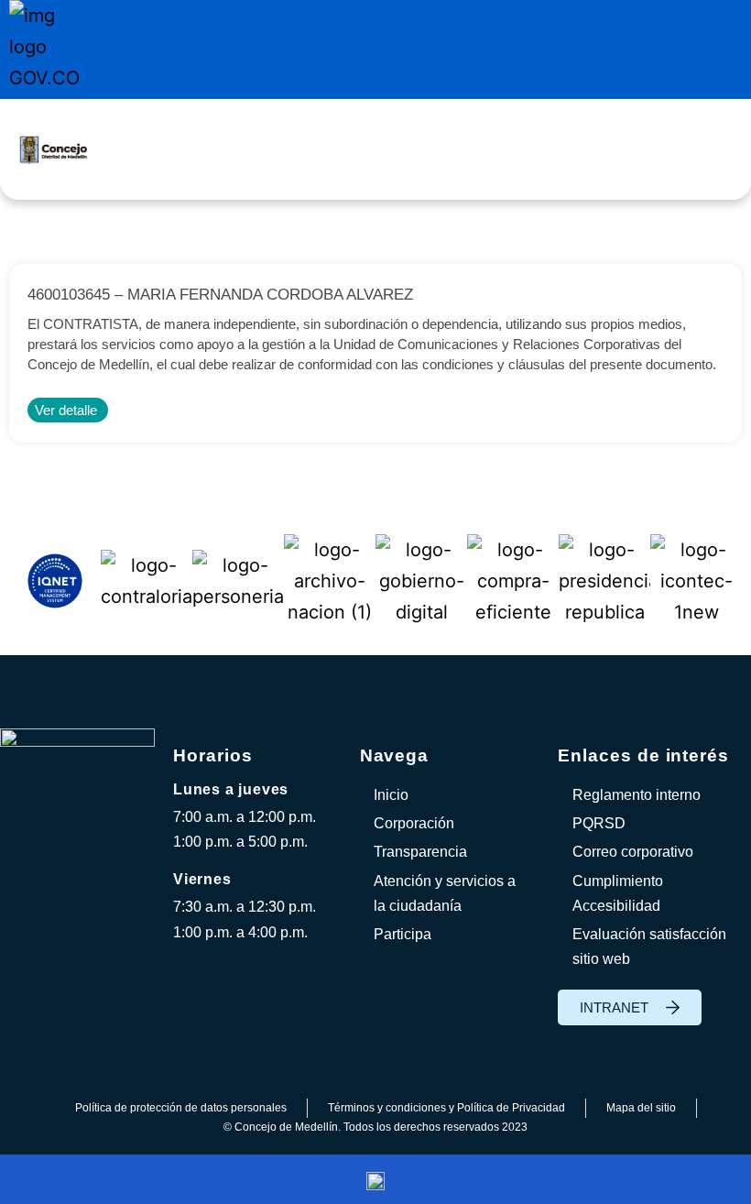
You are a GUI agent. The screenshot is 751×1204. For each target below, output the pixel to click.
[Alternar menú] (419, 149)
